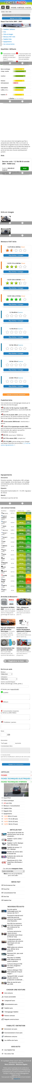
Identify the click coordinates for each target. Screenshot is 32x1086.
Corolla (5, 575)
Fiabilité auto (8, 1008)
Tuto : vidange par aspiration (23, 608)
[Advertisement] (16, 122)
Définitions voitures (10, 1036)
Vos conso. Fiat (9, 1054)
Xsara (4, 526)
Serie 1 (5, 522)
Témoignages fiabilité (11, 1012)
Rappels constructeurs (11, 1019)
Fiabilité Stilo (7, 39)
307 (4, 558)
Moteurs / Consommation (12, 806)
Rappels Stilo (8, 811)
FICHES (14, 8)
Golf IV (5, 585)
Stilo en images (8, 34)
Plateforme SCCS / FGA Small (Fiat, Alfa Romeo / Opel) (15, 862)
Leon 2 (5, 571)
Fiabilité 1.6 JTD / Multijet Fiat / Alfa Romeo (15, 844)
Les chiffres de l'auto (11, 1040)
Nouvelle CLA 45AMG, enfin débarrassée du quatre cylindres (14, 959)
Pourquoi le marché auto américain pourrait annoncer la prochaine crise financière (15, 918)
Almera (5, 545)
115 (11, 819)
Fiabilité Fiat (7, 900)
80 (10, 816)
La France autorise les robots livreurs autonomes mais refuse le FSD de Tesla (14, 934)
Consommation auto (10, 1004)
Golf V (4, 590)
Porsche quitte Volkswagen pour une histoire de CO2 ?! (14, 911)
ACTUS (29, 8)
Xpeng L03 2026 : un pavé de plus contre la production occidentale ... (15, 978)
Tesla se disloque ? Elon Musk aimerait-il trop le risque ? (14, 971)
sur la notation (16, 98)
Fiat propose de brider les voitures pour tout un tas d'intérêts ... (15, 834)
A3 (3, 513)
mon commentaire (16, 764)
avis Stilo (8, 803)
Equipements (7, 42)
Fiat (7, 12)
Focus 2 (5, 537)
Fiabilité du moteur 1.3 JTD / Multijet (14, 848)
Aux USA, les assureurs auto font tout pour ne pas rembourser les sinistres (14, 926)
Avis (4, 32)
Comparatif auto (9, 1000)
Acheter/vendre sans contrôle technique (23, 649)
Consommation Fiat (10, 893)
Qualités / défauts (9, 29)
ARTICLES (21, 8)
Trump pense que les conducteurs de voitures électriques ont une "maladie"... (15, 942)
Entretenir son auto (10, 1029)
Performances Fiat (9, 885)
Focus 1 (5, 533)
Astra (4, 550)
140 (11, 824)
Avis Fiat (6, 896)
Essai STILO (7, 798)
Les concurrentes (9, 44)
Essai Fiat (6, 889)
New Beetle (3, 580)
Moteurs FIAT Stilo (9, 37)
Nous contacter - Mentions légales (16, 1064)
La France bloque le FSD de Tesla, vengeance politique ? (14, 965)
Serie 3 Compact (4, 516)
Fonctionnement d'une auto (13, 1033)
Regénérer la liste (16, 661)
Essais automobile (10, 997)
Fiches (3, 12)
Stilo (10, 12)
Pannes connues (9, 1015)
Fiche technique (9, 800)
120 (11, 821)
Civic (4, 541)
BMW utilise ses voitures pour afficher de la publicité (15, 949)
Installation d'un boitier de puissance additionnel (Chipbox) (24, 629)
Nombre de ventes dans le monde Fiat (15, 852)
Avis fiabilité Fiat (9, 1050)
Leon (4, 567)
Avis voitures (8, 993)
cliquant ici (17, 1079)
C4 (3, 530)
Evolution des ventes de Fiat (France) (15, 857)
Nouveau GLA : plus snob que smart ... (15, 954)
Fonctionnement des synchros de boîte (7, 649)
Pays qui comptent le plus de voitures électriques (8, 629)
